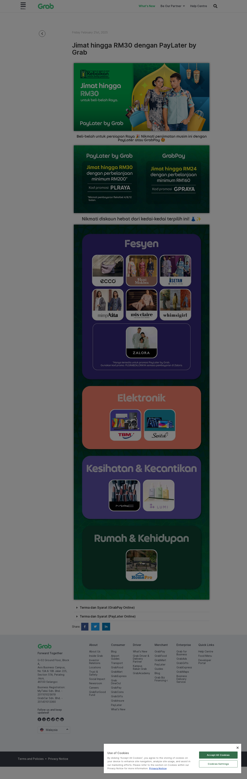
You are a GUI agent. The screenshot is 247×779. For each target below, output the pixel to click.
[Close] (238, 748)
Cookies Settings (218, 763)
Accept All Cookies (218, 755)
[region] (172, 758)
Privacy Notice (158, 768)
